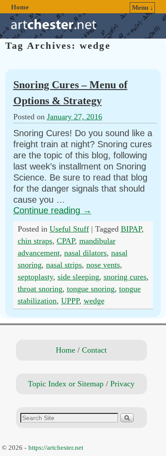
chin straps (35, 240)
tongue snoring (91, 288)
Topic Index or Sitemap (66, 383)
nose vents (103, 264)
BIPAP (131, 228)
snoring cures (125, 276)
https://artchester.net (55, 447)
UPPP (70, 300)
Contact (94, 350)
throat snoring (40, 288)
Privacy (122, 383)
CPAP (66, 240)
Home (20, 7)
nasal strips (64, 264)
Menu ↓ (143, 7)
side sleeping (78, 276)
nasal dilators (85, 252)
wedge (94, 300)
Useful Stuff (69, 228)
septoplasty (35, 276)
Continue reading (52, 210)
